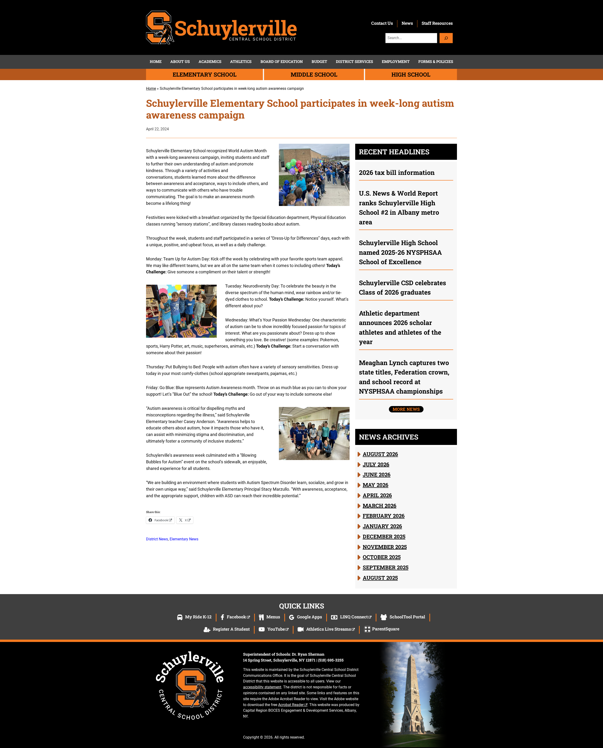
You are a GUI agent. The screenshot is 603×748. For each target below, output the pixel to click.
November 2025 (385, 546)
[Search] (446, 38)
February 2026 (384, 515)
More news (406, 409)
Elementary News (184, 539)
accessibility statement (262, 687)
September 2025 (385, 567)
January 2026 (382, 526)
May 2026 (375, 484)
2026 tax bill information (397, 172)
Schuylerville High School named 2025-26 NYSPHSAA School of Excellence (400, 252)
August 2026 (380, 453)
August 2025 (380, 577)
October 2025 (382, 556)
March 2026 (379, 505)
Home (151, 88)
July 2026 (376, 464)
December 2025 (384, 536)
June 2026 (377, 474)
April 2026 (377, 495)
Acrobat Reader (291, 705)
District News (157, 539)
